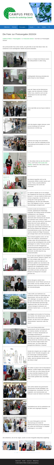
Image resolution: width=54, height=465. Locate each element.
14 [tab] (31, 452)
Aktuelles (31, 27)
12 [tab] (29, 452)
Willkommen (7, 27)
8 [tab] (23, 452)
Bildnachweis (36, 460)
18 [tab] (37, 452)
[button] (26, 27)
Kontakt (23, 460)
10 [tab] (26, 452)
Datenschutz (18, 460)
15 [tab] (33, 452)
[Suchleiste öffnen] (49, 27)
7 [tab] (22, 452)
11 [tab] (27, 452)
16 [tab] (34, 452)
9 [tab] (25, 452)
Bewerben (14, 27)
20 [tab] (39, 452)
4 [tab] (18, 452)
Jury (38, 27)
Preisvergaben (22, 27)
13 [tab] (30, 452)
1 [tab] (14, 452)
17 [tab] (35, 452)
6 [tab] (21, 452)
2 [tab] (15, 452)
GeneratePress (35, 462)
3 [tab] (17, 452)
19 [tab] (38, 452)
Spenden (44, 27)
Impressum (29, 460)
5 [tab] (19, 452)
